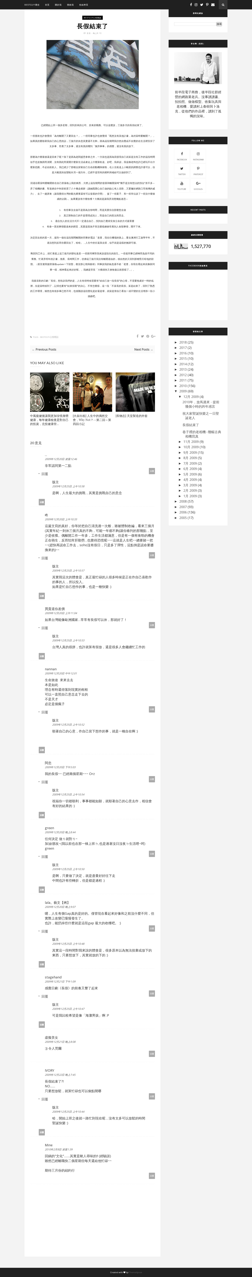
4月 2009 (190, 479)
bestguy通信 (32, 5)
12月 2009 (191, 396)
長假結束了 (190, 425)
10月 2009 (191, 447)
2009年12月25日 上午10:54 (68, 794)
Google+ (198, 189)
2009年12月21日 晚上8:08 (60, 1041)
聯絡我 (70, 5)
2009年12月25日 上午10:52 (68, 724)
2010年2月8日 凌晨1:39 (59, 1149)
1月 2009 (190, 496)
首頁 (47, 5)
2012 (183, 375)
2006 (183, 512)
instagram (198, 159)
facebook (182, 159)
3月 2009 (190, 485)
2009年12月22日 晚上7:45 (60, 1074)
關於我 (58, 5)
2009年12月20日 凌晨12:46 (61, 459)
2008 (183, 501)
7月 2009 (190, 463)
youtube (181, 189)
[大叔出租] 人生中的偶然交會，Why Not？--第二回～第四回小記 (92, 420)
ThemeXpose (135, 1272)
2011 (183, 380)
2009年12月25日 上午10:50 (68, 869)
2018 (183, 342)
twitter (182, 174)
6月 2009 (190, 468)
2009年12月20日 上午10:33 (61, 519)
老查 (89, 33)
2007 (183, 507)
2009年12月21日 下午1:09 (60, 981)
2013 (183, 369)
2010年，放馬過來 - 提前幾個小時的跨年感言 (200, 404)
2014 (183, 364)
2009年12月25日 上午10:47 (68, 1009)
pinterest (198, 174)
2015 (183, 358)
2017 (183, 347)
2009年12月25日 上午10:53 (68, 640)
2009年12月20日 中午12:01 (61, 673)
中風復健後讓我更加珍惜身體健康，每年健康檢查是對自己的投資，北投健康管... (49, 420)
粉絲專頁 (83, 5)
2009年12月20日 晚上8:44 (60, 832)
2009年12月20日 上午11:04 (61, 613)
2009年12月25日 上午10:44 (68, 1111)
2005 (183, 517)
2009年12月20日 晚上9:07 (60, 907)
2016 (183, 353)
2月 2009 (190, 490)
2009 (183, 391)
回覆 (152, 471)
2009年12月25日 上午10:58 (68, 486)
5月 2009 (190, 474)
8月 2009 (190, 458)
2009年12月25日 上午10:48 (68, 943)
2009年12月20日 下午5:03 (60, 767)
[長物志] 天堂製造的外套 (132, 416)
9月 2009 (190, 452)
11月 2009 (191, 441)
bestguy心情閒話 (92, 17)
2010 (183, 386)
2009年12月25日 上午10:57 (68, 570)
